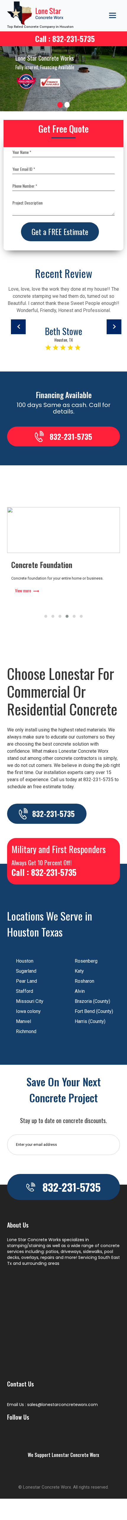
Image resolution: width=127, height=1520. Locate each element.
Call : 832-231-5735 (65, 38)
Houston (24, 961)
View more (23, 598)
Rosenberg (86, 961)
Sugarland (26, 971)
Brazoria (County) (92, 1001)
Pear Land (26, 981)
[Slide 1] (60, 105)
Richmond (26, 1031)
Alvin (80, 991)
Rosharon (84, 981)
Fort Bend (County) (94, 1011)
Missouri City (29, 1001)
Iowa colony (28, 1011)
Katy (79, 971)
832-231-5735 (71, 436)
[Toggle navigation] (112, 15)
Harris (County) (90, 1021)
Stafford (24, 991)
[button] (45, 616)
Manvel (23, 1021)
